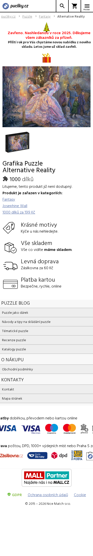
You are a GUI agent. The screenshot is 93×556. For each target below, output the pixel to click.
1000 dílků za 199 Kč (18, 212)
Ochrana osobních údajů (48, 495)
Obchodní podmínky (17, 369)
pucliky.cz (8, 16)
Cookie (80, 495)
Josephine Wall (14, 206)
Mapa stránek (12, 398)
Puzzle (27, 16)
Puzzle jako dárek (15, 312)
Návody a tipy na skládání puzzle (26, 321)
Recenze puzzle (14, 339)
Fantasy (45, 16)
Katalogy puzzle (14, 349)
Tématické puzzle (15, 330)
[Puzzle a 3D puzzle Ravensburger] (15, 6)
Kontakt (8, 389)
